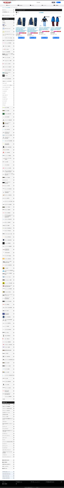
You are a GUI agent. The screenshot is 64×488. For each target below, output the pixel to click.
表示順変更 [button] (41, 12)
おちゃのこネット (30, 487)
